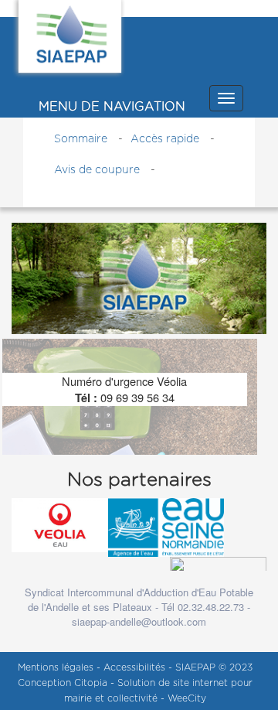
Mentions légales (57, 667)
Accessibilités (135, 667)
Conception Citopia (62, 683)
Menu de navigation (112, 107)
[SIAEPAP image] (139, 276)
